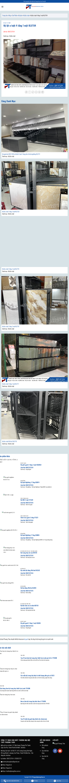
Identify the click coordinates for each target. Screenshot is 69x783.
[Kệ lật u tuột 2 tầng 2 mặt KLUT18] (34, 300)
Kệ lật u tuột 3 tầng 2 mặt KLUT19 (10, 269)
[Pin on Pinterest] (39, 92)
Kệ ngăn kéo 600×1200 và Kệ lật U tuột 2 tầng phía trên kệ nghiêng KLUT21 (21, 154)
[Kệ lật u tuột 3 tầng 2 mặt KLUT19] (34, 243)
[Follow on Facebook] (55, 751)
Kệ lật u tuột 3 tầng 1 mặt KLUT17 (10, 384)
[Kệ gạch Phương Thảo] (34, 6)
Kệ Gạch (20, 15)
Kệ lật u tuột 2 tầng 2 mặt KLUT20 (10, 212)
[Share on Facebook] (29, 92)
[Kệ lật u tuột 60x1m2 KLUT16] (34, 415)
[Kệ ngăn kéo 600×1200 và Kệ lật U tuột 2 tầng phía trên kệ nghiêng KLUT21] (34, 128)
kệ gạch (26, 639)
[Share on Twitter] (32, 92)
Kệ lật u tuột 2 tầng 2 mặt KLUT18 (10, 326)
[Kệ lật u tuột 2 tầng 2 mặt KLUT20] (34, 185)
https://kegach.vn (7, 765)
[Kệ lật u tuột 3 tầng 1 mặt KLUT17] (34, 358)
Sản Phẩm (14, 15)
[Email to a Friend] (36, 92)
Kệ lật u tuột (26, 15)
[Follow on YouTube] (60, 751)
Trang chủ (4, 15)
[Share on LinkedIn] (42, 92)
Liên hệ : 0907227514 (9, 32)
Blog (10, 15)
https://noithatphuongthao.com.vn (11, 771)
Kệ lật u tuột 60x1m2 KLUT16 (9, 441)
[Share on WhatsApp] (26, 92)
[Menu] (2, 6)
